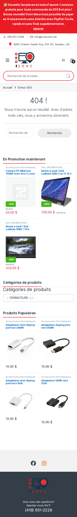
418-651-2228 (15, 36)
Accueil (7, 87)
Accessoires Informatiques (21, 167)
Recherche (68, 75)
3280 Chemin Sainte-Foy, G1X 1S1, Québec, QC (41, 44)
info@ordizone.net (45, 36)
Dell (43, 167)
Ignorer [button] (38, 28)
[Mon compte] (63, 60)
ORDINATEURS (54, 167)
